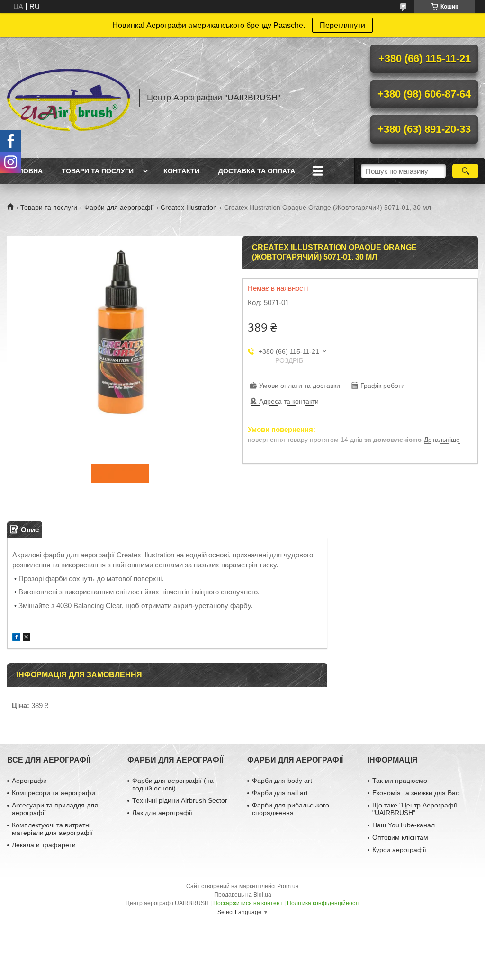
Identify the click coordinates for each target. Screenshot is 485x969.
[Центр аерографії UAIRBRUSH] (68, 97)
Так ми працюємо (399, 780)
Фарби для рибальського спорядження (290, 808)
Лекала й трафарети (44, 845)
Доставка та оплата (256, 171)
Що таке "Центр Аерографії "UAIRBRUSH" (414, 808)
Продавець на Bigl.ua (242, 894)
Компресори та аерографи (53, 793)
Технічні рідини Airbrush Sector (179, 800)
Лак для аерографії (162, 812)
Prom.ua (288, 886)
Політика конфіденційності (323, 903)
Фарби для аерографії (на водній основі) (173, 784)
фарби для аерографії (79, 555)
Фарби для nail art (280, 793)
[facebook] (16, 638)
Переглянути (342, 25)
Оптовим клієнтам (400, 837)
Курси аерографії (399, 849)
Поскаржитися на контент (248, 903)
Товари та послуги (98, 171)
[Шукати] (465, 171)
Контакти (181, 171)
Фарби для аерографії (119, 207)
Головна (26, 171)
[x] (26, 638)
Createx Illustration (189, 207)
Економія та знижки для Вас (415, 793)
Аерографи (29, 780)
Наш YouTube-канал (403, 825)
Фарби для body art (282, 780)
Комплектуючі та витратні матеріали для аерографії (52, 828)
